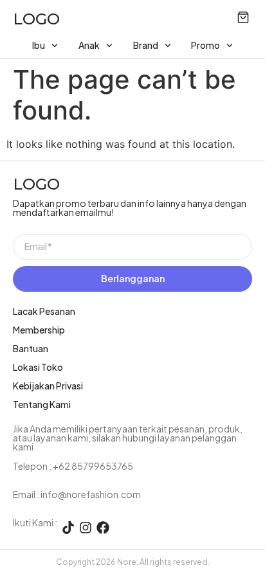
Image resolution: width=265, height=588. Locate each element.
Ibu (38, 45)
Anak (89, 45)
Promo (205, 45)
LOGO (36, 19)
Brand (145, 45)
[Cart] (243, 17)
